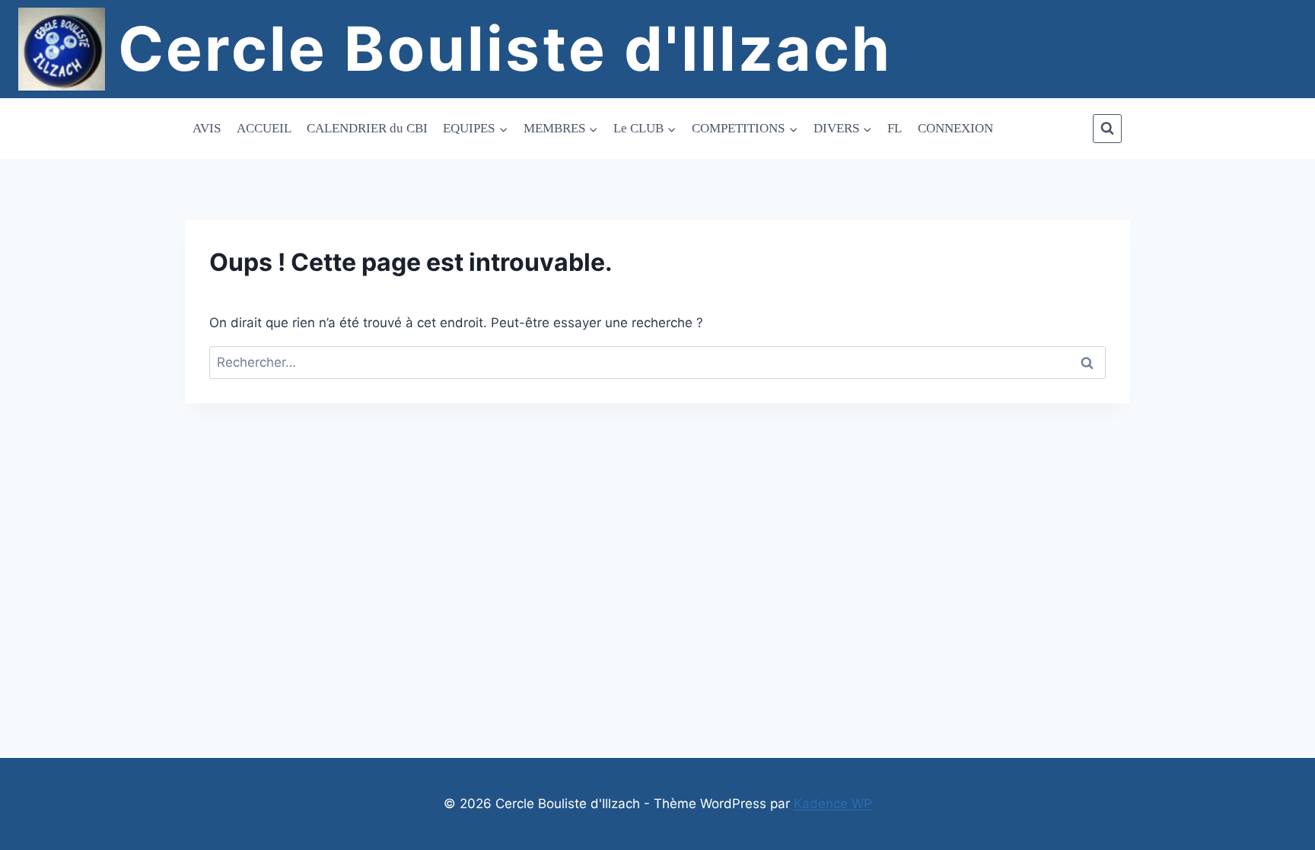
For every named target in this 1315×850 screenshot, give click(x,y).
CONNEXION (955, 128)
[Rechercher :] (657, 362)
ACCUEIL (264, 128)
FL (894, 128)
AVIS (207, 128)
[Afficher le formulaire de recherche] (1107, 128)
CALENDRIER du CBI (367, 128)
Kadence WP (833, 803)
